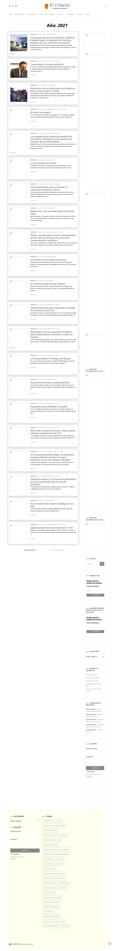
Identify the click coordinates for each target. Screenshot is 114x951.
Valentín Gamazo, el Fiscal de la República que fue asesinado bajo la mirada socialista (53, 482)
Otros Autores (63, 835)
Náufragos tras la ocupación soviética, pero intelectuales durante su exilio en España (51, 334)
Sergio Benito (47, 825)
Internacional (59, 232)
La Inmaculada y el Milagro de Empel (50, 358)
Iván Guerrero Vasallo (50, 887)
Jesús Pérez (59, 859)
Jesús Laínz (60, 864)
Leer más (12, 54)
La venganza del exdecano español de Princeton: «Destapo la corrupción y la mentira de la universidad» (51, 139)
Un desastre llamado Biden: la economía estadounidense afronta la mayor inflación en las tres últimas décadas (52, 457)
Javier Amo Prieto (49, 883)
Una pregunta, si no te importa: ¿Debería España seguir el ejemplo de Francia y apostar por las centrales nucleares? (52, 40)
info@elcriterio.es (27, 944)
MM (59, 840)
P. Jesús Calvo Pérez (49, 835)
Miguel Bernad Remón (50, 849)
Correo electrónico (92, 586)
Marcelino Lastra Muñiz (50, 844)
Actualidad (31, 14)
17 (50, 550)
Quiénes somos (20, 14)
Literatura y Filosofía (61, 109)
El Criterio (60, 5)
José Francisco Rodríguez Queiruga (54, 873)
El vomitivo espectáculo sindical (47, 284)
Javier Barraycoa (59, 878)
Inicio (10, 14)
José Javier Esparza (49, 868)
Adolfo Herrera (64, 926)
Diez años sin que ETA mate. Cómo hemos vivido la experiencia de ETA (52, 431)
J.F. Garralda (47, 878)
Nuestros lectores (49, 840)
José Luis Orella (48, 864)
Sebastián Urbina (60, 825)
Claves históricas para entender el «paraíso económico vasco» (49, 188)
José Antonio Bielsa (63, 883)
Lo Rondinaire (64, 849)
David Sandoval (48, 911)
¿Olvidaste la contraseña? (93, 774)
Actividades (43, 14)
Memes (88, 14)
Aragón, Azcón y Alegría (93, 678)
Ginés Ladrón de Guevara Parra (52, 897)
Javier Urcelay (48, 859)
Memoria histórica (55, 304)
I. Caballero (63, 887)
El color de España (40, 112)
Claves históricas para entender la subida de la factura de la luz (52, 309)
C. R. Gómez (47, 921)
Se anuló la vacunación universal (48, 259)
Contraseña (89, 757)
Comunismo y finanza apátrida (47, 64)
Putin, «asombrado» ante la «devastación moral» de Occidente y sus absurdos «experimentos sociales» (53, 238)
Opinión (52, 14)
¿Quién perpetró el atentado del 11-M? (51, 527)
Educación (70, 14)
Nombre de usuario (91, 749)
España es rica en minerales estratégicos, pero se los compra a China (52, 89)
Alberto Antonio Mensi (50, 926)
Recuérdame (91, 772)
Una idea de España (91, 675)
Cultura (59, 14)
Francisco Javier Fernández (51, 902)
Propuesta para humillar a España (49, 406)
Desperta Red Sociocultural (51, 916)
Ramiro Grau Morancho (50, 830)
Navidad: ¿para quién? (92, 681)
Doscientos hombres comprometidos (50, 382)
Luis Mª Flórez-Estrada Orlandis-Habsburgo (56, 854)
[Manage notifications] (109, 943)
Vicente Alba (47, 821)
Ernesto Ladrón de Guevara (51, 907)
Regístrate (89, 777)
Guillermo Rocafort (49, 892)
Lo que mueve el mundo (43, 163)
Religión (78, 14)
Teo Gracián (58, 821)
